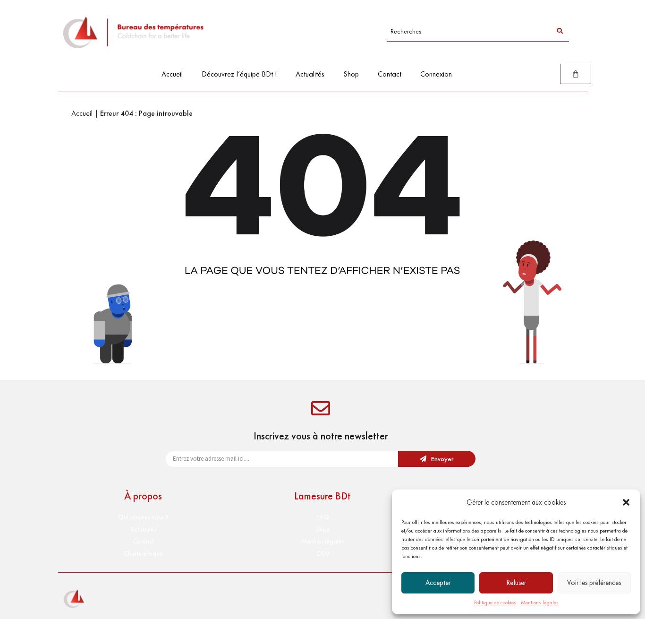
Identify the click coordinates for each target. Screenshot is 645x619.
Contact (389, 74)
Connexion (436, 74)
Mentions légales (540, 602)
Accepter (437, 582)
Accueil (172, 74)
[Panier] (575, 74)
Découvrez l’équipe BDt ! (239, 74)
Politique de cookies (495, 602)
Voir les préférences (594, 582)
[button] (626, 502)
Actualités (310, 74)
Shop (351, 74)
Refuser (516, 582)
